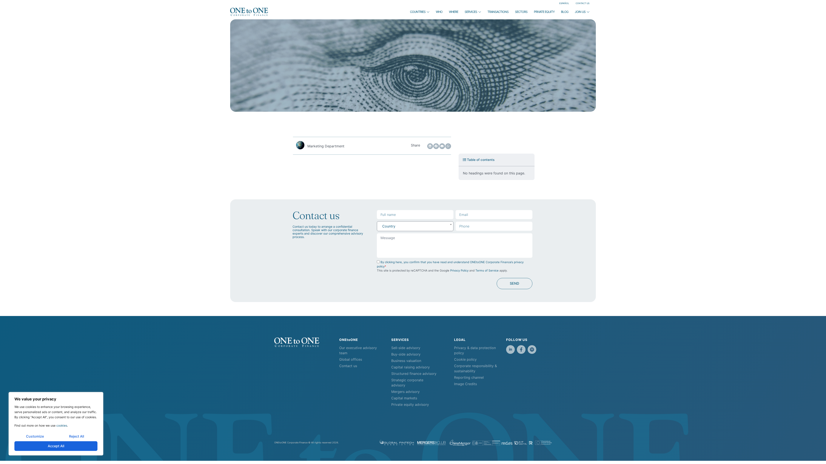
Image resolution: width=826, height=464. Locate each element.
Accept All (56, 446)
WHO (439, 12)
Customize (35, 436)
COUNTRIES (417, 12)
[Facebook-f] (521, 349)
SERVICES (471, 12)
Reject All (76, 436)
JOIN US (580, 12)
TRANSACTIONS (498, 12)
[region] (56, 423)
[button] (430, 146)
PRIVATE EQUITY (544, 12)
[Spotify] (532, 349)
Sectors (521, 12)
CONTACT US (582, 3)
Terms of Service (487, 270)
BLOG (564, 12)
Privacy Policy (459, 270)
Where (453, 12)
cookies (61, 425)
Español (564, 3)
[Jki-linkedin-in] (510, 349)
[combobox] (415, 226)
